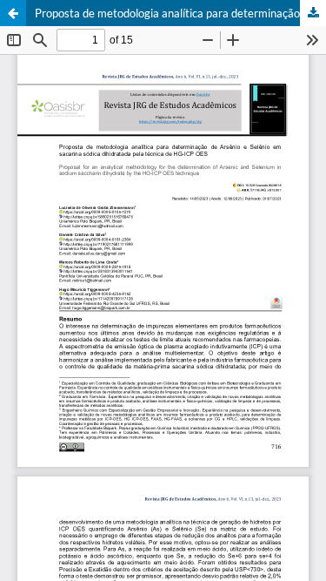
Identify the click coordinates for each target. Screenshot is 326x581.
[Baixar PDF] (313, 13)
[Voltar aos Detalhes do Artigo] (13, 13)
